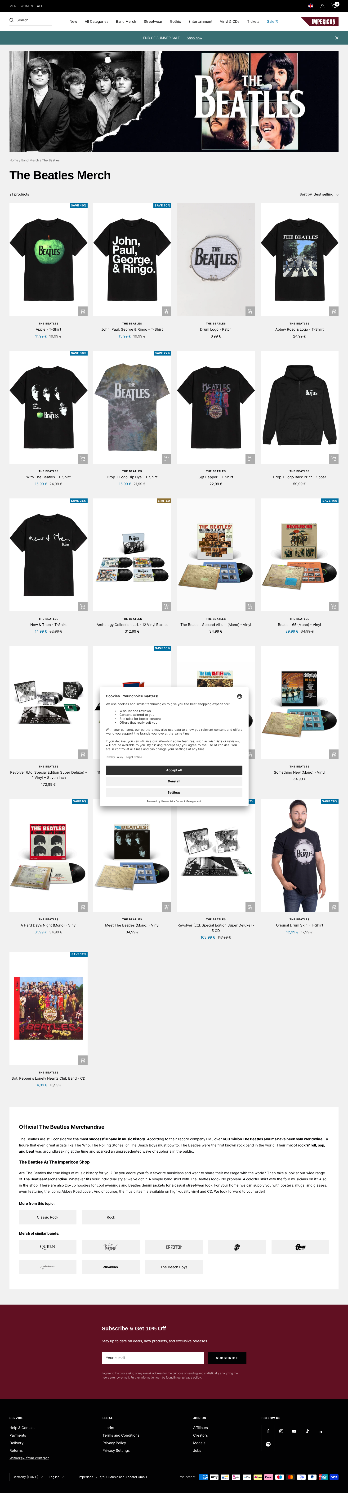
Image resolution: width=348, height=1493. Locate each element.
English (54, 1477)
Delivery (16, 1443)
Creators (200, 1435)
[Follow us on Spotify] (268, 1444)
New (73, 21)
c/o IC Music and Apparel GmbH (123, 1477)
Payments (17, 1435)
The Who (82, 1145)
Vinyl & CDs (230, 21)
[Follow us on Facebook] (268, 1431)
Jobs (197, 1450)
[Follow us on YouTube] (294, 1431)
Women (27, 6)
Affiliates (200, 1427)
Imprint (108, 1427)
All (40, 6)
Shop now (194, 38)
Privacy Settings (116, 1450)
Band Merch (126, 21)
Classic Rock (47, 1217)
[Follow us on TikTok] (307, 1431)
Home (13, 160)
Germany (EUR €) (25, 1477)
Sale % (272, 21)
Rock (111, 1217)
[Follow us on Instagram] (281, 1431)
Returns (16, 1450)
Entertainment (200, 21)
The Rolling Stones (108, 1145)
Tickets (253, 21)
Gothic (175, 21)
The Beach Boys (143, 1145)
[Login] (322, 6)
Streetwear (153, 21)
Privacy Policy (114, 1443)
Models (199, 1443)
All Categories (96, 21)
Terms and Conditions (121, 1435)
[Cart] (333, 6)
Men (13, 6)
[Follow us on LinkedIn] (320, 1431)
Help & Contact (22, 1427)
